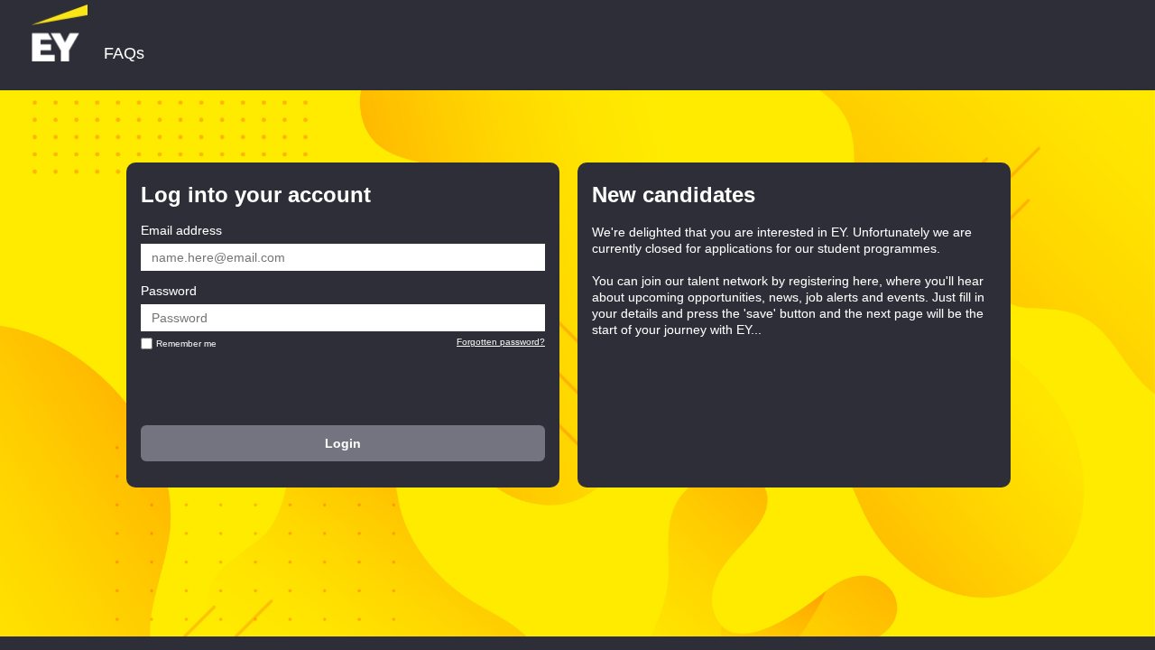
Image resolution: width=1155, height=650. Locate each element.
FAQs (124, 53)
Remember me (186, 343)
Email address (181, 230)
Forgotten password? (501, 342)
